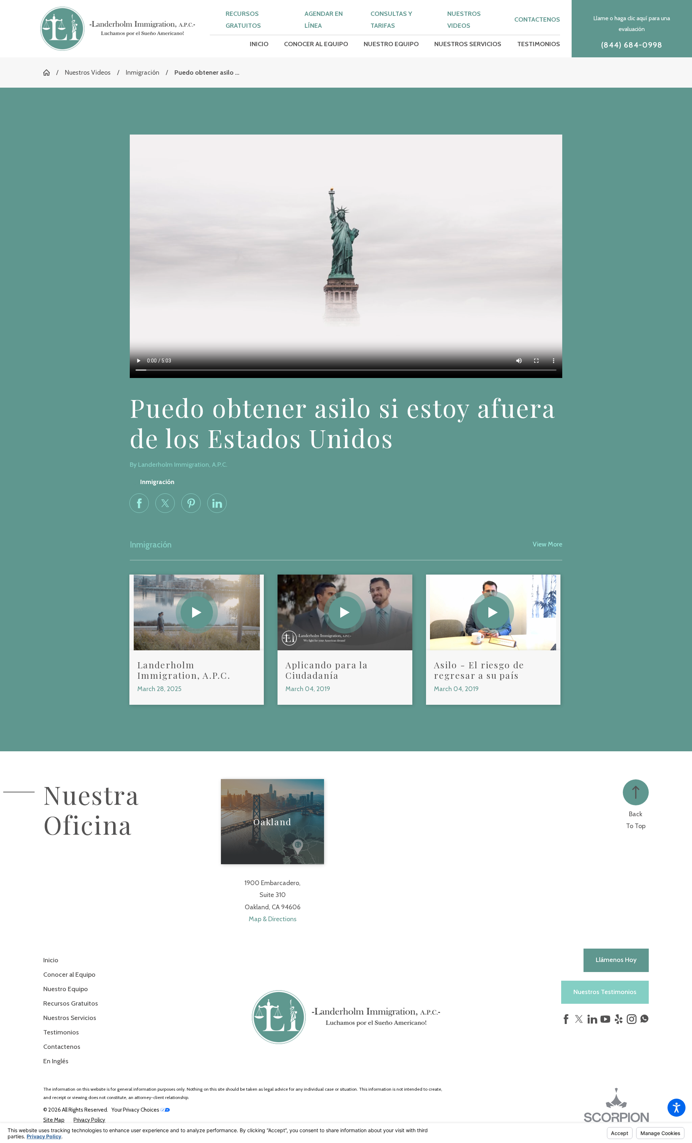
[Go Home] (49, 72)
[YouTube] (605, 1019)
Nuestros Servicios (69, 1018)
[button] (676, 1108)
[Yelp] (619, 1019)
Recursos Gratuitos (70, 1003)
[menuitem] (259, 44)
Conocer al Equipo (69, 975)
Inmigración (142, 72)
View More (547, 544)
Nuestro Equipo (65, 989)
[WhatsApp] (644, 1020)
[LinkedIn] (592, 1019)
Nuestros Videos (88, 72)
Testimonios (61, 1032)
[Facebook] (566, 1019)
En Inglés (55, 1061)
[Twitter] (579, 1019)
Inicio (50, 960)
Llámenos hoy (616, 960)
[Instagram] (631, 1019)
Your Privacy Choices (135, 1110)
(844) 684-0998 (632, 44)
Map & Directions (273, 919)
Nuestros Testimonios (604, 992)
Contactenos (537, 19)
